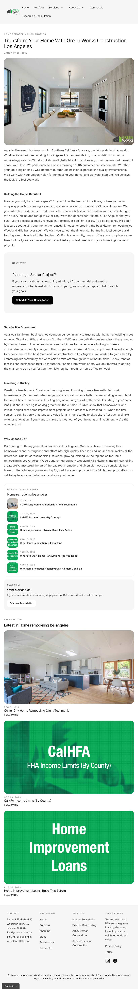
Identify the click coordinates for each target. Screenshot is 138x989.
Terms (109, 951)
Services (54, 7)
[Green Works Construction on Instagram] (107, 960)
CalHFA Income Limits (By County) (27, 800)
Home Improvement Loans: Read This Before (35, 890)
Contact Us (96, 7)
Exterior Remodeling (84, 925)
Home (25, 7)
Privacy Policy (113, 946)
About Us (74, 7)
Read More (11, 714)
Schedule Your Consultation (32, 300)
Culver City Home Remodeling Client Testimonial (37, 710)
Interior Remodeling (84, 919)
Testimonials (47, 942)
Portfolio (38, 7)
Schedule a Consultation (36, 16)
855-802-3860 (23, 919)
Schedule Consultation (21, 603)
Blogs (43, 936)
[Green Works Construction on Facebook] (115, 960)
